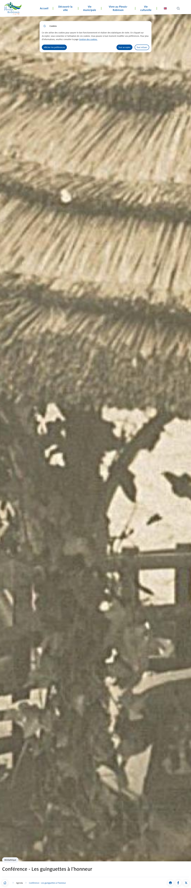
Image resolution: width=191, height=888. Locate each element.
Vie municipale (89, 8)
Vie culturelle (145, 8)
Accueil (44, 8)
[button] (170, 883)
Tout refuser (142, 47)
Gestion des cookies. (88, 39)
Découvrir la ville (65, 8)
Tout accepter (124, 47)
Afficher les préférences (54, 47)
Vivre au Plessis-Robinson (118, 8)
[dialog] (95, 36)
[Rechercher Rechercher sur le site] (178, 8)
